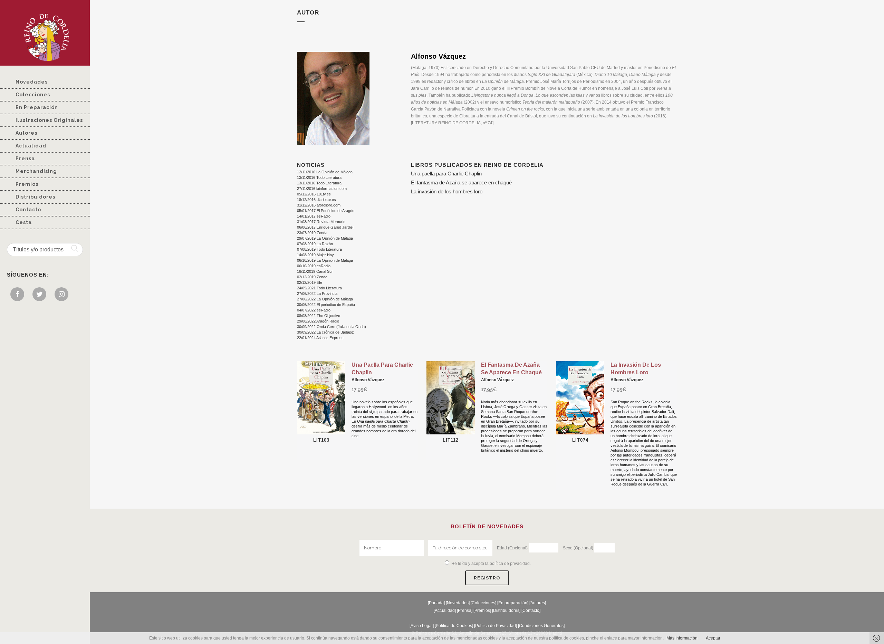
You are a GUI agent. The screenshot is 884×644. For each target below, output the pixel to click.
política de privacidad (510, 563)
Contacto (530, 610)
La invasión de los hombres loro (446, 191)
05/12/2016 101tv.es (314, 194)
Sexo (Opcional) (578, 548)
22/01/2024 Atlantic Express (320, 338)
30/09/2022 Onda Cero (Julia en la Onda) (331, 327)
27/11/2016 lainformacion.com (322, 188)
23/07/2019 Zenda (312, 233)
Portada (436, 602)
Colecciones (483, 602)
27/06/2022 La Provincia (317, 293)
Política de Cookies (454, 625)
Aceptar (713, 638)
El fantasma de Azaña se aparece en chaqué (461, 182)
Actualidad (445, 610)
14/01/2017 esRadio (313, 216)
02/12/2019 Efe (309, 282)
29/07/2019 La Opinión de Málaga (325, 238)
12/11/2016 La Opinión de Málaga (325, 172)
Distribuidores (506, 610)
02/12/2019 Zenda (312, 277)
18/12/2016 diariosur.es (316, 200)
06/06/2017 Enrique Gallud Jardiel (325, 227)
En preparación (512, 602)
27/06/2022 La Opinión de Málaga (325, 299)
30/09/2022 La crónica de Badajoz (325, 332)
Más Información (682, 638)
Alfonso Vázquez (368, 379)
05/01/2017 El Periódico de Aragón (325, 211)
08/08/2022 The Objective (318, 316)
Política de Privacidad (495, 625)
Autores (537, 602)
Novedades (458, 602)
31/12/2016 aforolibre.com (318, 205)
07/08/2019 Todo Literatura (319, 249)
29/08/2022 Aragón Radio (318, 321)
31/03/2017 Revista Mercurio (321, 222)
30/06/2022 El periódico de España (326, 304)
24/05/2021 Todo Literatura (319, 288)
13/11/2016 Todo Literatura (319, 177)
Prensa (464, 610)
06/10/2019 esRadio (313, 266)
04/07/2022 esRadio (313, 310)
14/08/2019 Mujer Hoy (315, 255)
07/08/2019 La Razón (315, 244)
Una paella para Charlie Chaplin (446, 173)
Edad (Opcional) (512, 548)
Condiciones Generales (541, 625)
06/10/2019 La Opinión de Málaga (325, 260)
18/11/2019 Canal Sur (315, 271)
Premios (482, 610)
